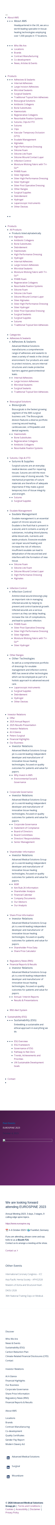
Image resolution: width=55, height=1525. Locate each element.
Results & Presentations (26, 1000)
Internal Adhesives (23, 83)
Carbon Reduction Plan (16, 1351)
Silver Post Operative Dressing (29, 185)
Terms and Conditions (29, 1506)
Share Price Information (22, 915)
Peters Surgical (17, 735)
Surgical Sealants (22, 93)
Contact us (11, 1250)
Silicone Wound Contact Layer (29, 157)
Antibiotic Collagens (24, 104)
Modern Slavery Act (15, 1444)
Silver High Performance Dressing (31, 178)
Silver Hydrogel (21, 181)
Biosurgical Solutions (24, 100)
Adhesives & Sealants (24, 79)
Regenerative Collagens (26, 114)
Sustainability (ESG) (17, 1016)
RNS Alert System (18, 1010)
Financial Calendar (23, 894)
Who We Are (20, 45)
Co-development (22, 59)
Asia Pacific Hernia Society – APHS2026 (24, 1279)
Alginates (18, 143)
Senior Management (24, 842)
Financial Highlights (19, 739)
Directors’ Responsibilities (27, 838)
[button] (9, 1082)
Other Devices (21, 206)
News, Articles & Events (25, 63)
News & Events (12, 1343)
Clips (16, 129)
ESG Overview (21, 1041)
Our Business (16, 742)
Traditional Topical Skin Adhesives (31, 97)
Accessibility (22, 1509)
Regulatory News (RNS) (21, 960)
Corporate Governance (21, 791)
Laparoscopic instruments (27, 687)
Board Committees (23, 834)
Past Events (9, 1123)
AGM (16, 884)
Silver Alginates (21, 174)
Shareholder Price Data (25, 947)
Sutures (18, 125)
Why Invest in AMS (23, 775)
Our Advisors (20, 901)
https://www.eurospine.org (17, 1223)
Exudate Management (25, 139)
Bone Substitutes (22, 107)
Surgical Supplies (22, 192)
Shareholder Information (22, 851)
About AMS (13, 17)
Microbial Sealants (23, 90)
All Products (16, 229)
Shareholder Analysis (24, 891)
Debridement (20, 196)
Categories (15, 334)
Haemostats (20, 111)
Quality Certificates (14, 1435)
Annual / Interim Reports (26, 996)
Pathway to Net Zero (24, 1051)
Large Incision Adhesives (26, 86)
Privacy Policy (12, 1512)
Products (12, 76)
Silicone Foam (21, 150)
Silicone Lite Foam (23, 153)
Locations (19, 49)
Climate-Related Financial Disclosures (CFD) (26, 1356)
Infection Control (22, 160)
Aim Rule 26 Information (26, 887)
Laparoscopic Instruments (27, 203)
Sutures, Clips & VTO (24, 121)
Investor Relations (17, 714)
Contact (11, 1078)
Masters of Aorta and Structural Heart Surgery (23, 1285)
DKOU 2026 (11, 1290)
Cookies (9, 1509)
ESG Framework (22, 1044)
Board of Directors (23, 831)
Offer (12, 718)
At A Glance (15, 732)
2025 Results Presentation (23, 725)
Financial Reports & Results (23, 964)
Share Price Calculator (25, 951)
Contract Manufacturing (26, 56)
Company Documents (25, 898)
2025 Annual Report (20, 721)
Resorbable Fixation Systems (28, 118)
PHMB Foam (20, 171)
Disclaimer (35, 1509)
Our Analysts (20, 905)
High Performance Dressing (28, 146)
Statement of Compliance (26, 827)
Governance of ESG (23, 1048)
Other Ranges (21, 189)
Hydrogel (18, 199)
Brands (17, 52)
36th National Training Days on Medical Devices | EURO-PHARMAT (24, 1295)
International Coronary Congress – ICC (23, 1274)
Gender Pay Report (14, 1439)
